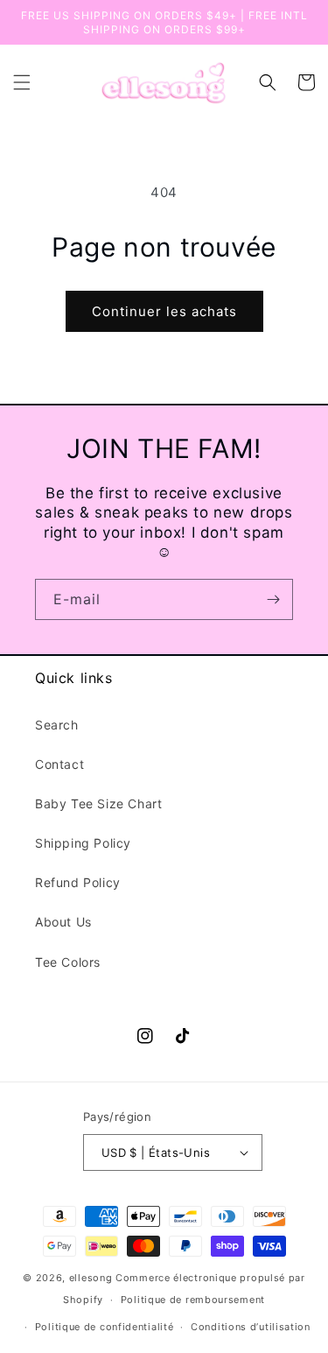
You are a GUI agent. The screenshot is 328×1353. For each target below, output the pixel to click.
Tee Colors (68, 962)
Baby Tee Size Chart (98, 803)
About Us (63, 921)
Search (57, 724)
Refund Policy (78, 882)
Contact (59, 764)
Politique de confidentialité (104, 1327)
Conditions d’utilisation (251, 1327)
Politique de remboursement (193, 1299)
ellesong (91, 1278)
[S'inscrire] (273, 599)
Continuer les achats (164, 311)
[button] (22, 82)
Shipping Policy (83, 842)
